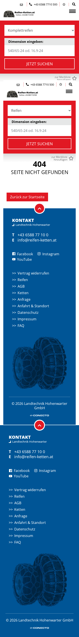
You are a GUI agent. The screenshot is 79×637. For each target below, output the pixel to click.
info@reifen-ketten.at (37, 240)
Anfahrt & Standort (33, 306)
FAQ (21, 325)
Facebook (24, 254)
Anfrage (24, 299)
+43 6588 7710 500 (45, 4)
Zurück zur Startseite (27, 197)
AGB (21, 286)
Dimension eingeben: (25, 41)
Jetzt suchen (39, 63)
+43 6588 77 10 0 (33, 234)
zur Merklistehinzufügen (63, 78)
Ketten (23, 293)
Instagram (50, 254)
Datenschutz (28, 312)
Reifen (23, 280)
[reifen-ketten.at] (25, 13)
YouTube (24, 259)
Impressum (27, 319)
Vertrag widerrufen (33, 273)
